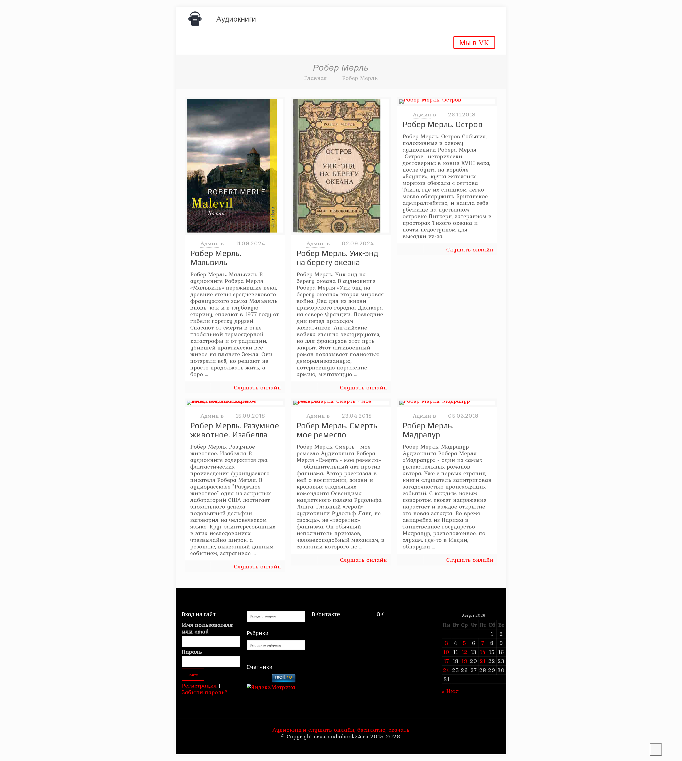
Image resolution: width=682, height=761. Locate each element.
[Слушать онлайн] (235, 166)
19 (464, 661)
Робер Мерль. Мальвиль (215, 258)
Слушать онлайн (257, 387)
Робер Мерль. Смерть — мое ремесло (341, 430)
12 (465, 652)
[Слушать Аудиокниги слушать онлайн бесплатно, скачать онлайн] (195, 19)
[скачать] (258, 680)
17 (446, 661)
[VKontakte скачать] (344, 746)
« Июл (450, 691)
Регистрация (199, 685)
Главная (315, 78)
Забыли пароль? (205, 692)
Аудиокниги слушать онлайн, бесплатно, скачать (340, 729)
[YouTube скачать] (330, 746)
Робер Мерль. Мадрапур (428, 430)
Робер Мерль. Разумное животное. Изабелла (234, 430)
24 (446, 670)
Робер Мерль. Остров (443, 124)
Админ (209, 243)
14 (483, 652)
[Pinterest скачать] (337, 746)
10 (446, 652)
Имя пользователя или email (207, 628)
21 (483, 661)
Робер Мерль (360, 78)
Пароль (192, 651)
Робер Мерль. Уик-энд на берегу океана (337, 258)
